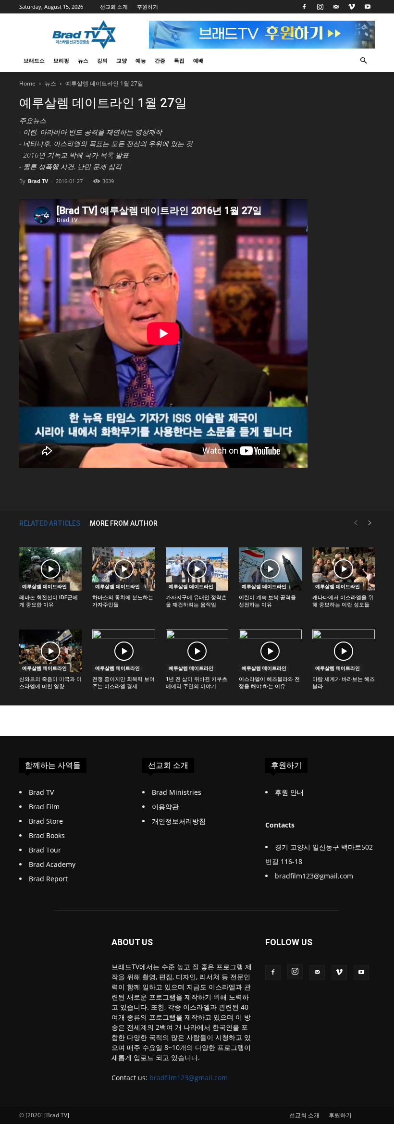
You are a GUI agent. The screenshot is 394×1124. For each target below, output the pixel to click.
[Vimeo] (352, 6)
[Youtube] (367, 6)
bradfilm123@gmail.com (188, 1077)
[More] (307, 487)
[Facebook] (304, 6)
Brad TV (38, 181)
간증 (160, 60)
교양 (121, 60)
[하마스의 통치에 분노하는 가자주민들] (123, 569)
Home (27, 83)
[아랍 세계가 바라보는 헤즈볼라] (343, 651)
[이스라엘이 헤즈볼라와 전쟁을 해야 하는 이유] (270, 651)
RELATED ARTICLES (49, 523)
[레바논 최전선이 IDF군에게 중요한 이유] (50, 569)
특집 (179, 60)
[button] (363, 60)
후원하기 (147, 6)
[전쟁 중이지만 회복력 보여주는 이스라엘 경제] (123, 651)
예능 (140, 60)
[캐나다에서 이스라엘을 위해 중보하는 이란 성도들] (343, 569)
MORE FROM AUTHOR (124, 523)
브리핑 (61, 60)
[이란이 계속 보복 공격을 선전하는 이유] (270, 569)
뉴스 (83, 60)
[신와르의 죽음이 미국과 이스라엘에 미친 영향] (50, 651)
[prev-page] (355, 523)
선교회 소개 (114, 6)
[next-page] (370, 523)
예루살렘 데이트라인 (44, 586)
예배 (198, 60)
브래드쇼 (34, 60)
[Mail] (336, 6)
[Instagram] (320, 6)
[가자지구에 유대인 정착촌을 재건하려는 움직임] (197, 569)
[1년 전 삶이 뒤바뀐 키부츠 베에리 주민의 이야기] (197, 651)
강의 (102, 60)
